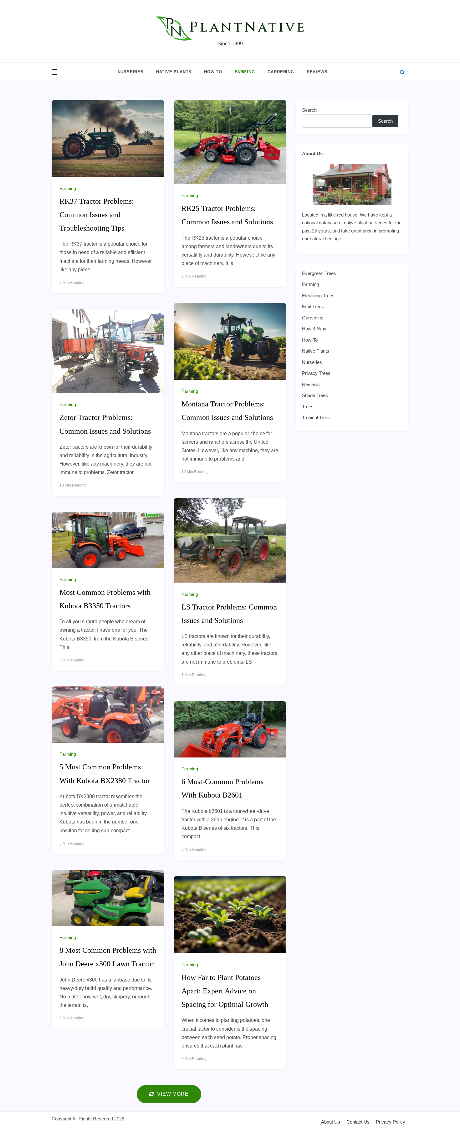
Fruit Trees (313, 306)
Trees (308, 406)
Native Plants (174, 71)
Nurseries (131, 71)
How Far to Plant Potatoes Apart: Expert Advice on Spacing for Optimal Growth (224, 990)
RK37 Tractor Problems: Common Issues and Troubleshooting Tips (96, 214)
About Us (312, 153)
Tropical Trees (316, 417)
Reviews (317, 71)
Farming (245, 71)
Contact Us (358, 1121)
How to (213, 71)
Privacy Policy (390, 1121)
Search (309, 110)
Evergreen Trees (319, 273)
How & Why (314, 328)
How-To (310, 340)
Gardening (281, 71)
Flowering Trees (318, 295)
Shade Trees (315, 395)
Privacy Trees (316, 373)
